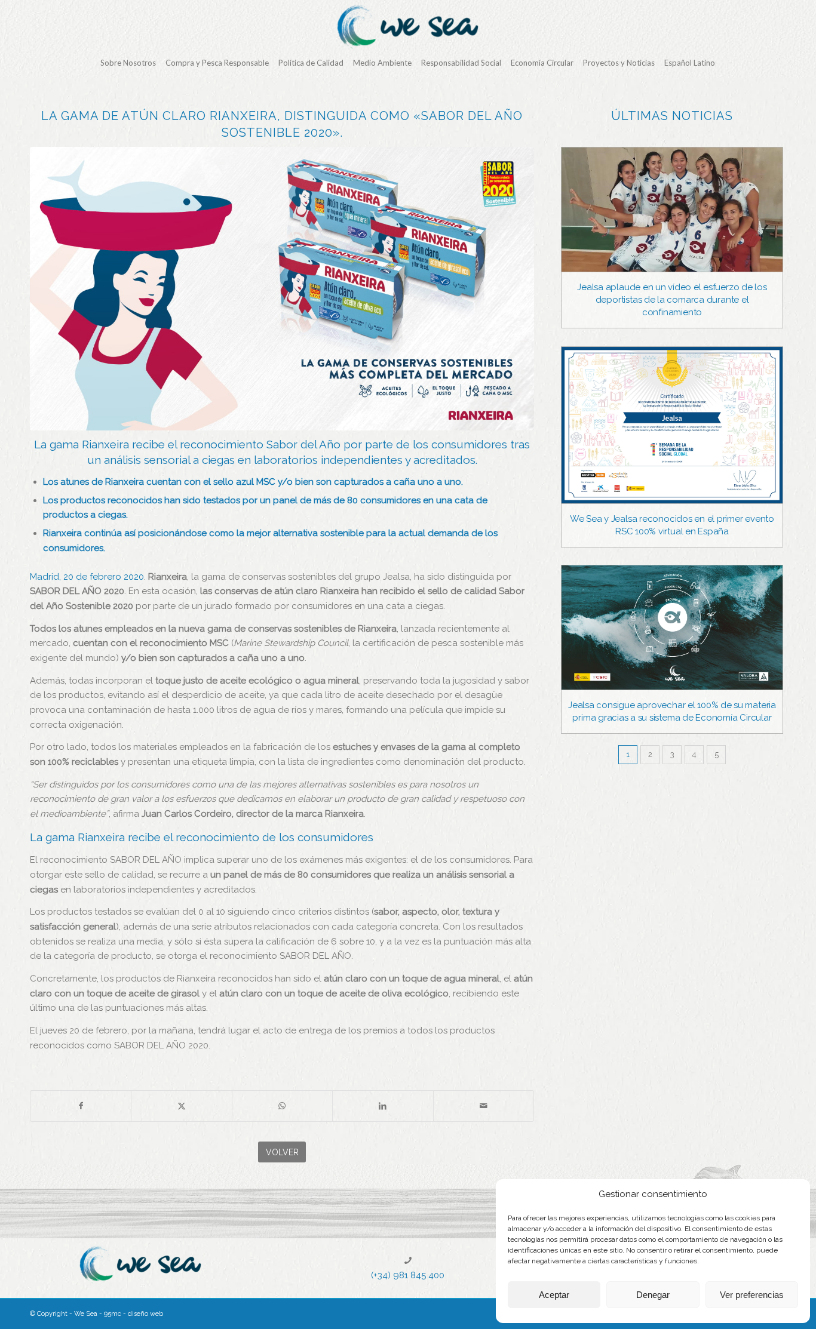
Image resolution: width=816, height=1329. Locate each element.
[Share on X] (181, 1106)
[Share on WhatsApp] (282, 1106)
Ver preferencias (752, 1295)
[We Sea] (408, 27)
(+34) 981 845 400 (407, 1275)
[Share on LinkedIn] (382, 1106)
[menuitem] (128, 63)
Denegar (653, 1295)
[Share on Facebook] (80, 1106)
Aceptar (554, 1295)
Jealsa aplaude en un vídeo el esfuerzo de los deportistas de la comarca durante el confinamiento (671, 300)
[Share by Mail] (483, 1106)
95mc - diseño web (133, 1314)
